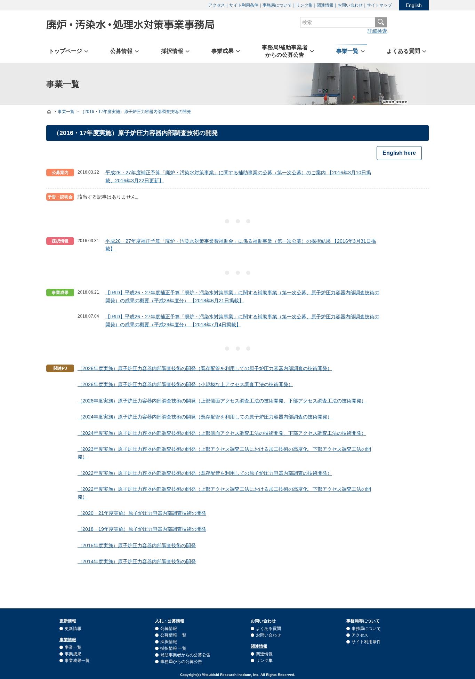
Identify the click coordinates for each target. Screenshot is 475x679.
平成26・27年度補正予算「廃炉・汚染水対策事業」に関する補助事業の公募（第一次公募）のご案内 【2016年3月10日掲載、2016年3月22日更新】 (238, 176)
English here (399, 153)
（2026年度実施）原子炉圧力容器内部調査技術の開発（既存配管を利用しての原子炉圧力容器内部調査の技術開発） (205, 368)
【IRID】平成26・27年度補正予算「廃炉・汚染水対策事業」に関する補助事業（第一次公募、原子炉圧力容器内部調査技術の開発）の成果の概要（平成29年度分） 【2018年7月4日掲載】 (242, 320)
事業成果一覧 (77, 660)
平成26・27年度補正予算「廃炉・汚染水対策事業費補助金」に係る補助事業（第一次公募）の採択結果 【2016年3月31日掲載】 (240, 244)
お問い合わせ (350, 5)
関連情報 (325, 5)
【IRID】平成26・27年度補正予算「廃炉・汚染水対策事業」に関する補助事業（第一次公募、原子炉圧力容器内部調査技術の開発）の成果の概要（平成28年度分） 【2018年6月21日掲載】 (242, 296)
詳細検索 (377, 31)
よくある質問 (268, 628)
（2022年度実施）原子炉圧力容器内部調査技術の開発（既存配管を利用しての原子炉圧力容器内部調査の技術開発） (205, 473)
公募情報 (168, 628)
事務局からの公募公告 (181, 661)
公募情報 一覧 (173, 635)
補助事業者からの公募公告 (185, 655)
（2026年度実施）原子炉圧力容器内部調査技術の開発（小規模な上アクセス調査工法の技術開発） (185, 384)
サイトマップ (379, 5)
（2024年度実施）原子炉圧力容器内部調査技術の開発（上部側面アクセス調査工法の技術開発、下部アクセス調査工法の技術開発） (222, 433)
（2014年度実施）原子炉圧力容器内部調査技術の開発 (137, 561)
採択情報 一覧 (173, 648)
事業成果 (73, 654)
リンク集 (304, 5)
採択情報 (168, 641)
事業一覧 (73, 647)
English (414, 5)
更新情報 (73, 628)
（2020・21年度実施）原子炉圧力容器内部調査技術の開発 (142, 513)
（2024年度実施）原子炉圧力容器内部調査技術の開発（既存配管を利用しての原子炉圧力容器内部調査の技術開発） (205, 417)
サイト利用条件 (243, 5)
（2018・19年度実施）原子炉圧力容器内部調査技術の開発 (142, 529)
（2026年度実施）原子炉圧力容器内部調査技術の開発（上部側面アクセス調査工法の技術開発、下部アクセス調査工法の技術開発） (222, 401)
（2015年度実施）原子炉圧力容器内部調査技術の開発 (137, 545)
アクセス (216, 5)
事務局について (277, 5)
